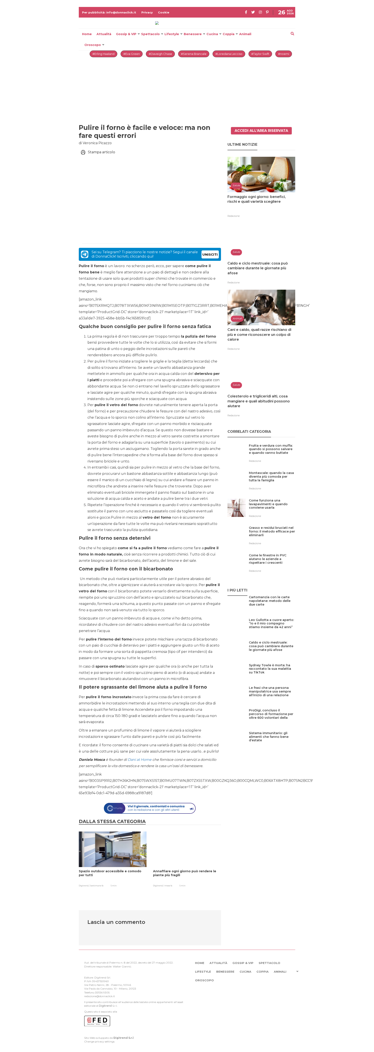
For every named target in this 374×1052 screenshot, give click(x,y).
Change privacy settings (99, 1041)
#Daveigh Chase (160, 54)
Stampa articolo (101, 152)
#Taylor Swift (260, 54)
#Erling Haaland (103, 54)
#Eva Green (131, 54)
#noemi (283, 54)
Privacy (147, 12)
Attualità (104, 34)
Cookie (163, 12)
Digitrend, (84, 885)
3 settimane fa (96, 885)
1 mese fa (168, 885)
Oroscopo (92, 45)
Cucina (212, 34)
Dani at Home (140, 760)
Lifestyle (171, 34)
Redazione (233, 215)
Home (87, 34)
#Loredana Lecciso (228, 54)
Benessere (193, 34)
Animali (245, 34)
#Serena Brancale (193, 54)
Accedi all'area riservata (261, 131)
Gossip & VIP (126, 34)
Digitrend (105, 1005)
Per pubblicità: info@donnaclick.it (109, 12)
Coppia (228, 34)
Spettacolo (150, 34)
